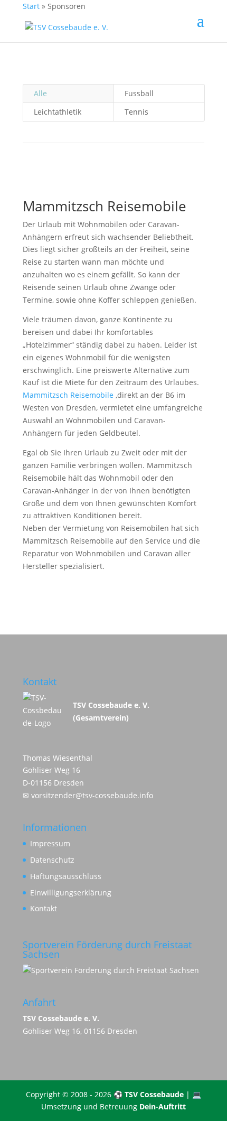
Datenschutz (52, 860)
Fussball (139, 93)
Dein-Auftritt (162, 1106)
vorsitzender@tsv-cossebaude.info (92, 795)
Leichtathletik (57, 112)
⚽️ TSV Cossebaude (149, 1094)
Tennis (136, 112)
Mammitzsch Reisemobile (68, 395)
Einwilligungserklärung (70, 893)
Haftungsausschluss (65, 876)
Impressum (50, 843)
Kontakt (43, 908)
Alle (40, 93)
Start (31, 6)
